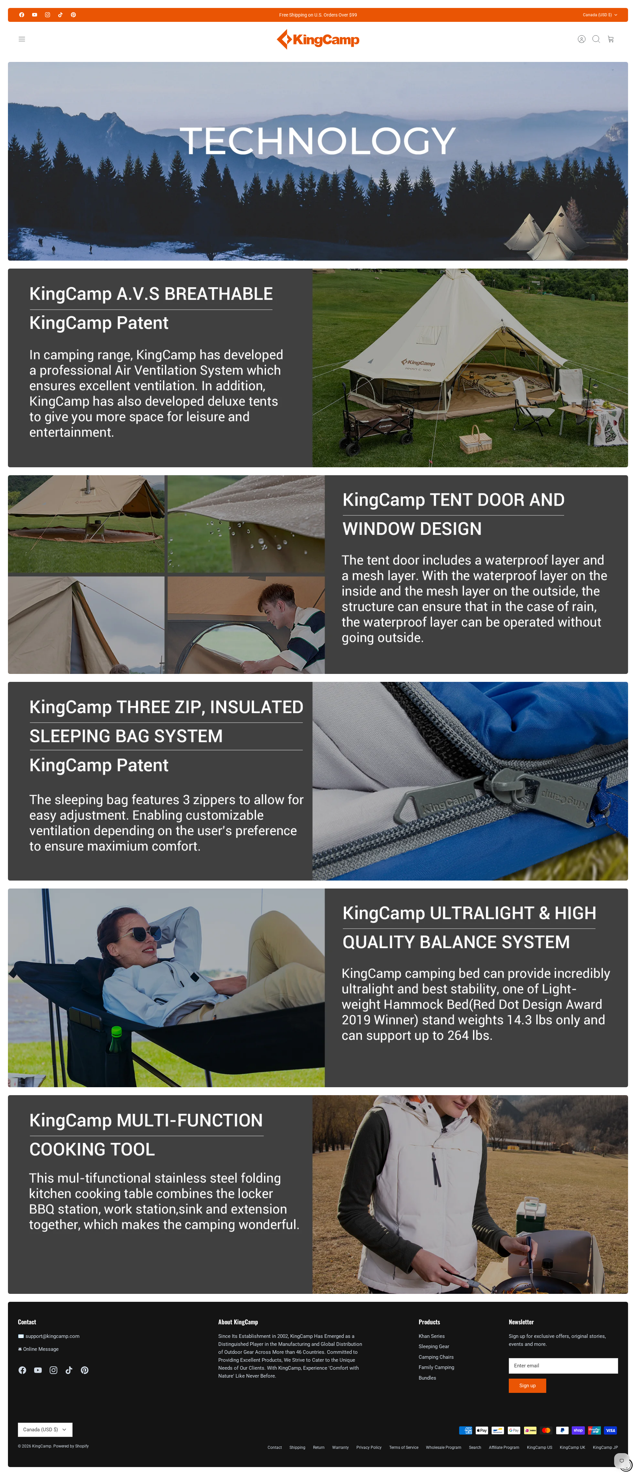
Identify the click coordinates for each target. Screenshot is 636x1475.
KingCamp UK (572, 1447)
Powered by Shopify (71, 1446)
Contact (275, 1447)
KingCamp (41, 1446)
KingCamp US (539, 1447)
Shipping (297, 1447)
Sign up (527, 1386)
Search (475, 1447)
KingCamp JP (605, 1447)
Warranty (340, 1447)
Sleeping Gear (434, 1346)
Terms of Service (403, 1447)
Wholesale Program (443, 1447)
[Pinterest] (73, 15)
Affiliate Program (504, 1447)
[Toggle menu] (25, 39)
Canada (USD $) (597, 15)
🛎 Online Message (38, 1349)
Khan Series (432, 1336)
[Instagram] (47, 15)
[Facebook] (21, 15)
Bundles (427, 1378)
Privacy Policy (369, 1447)
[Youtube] (34, 15)
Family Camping (436, 1367)
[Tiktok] (60, 15)
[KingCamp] (318, 39)
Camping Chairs (436, 1357)
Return (319, 1447)
